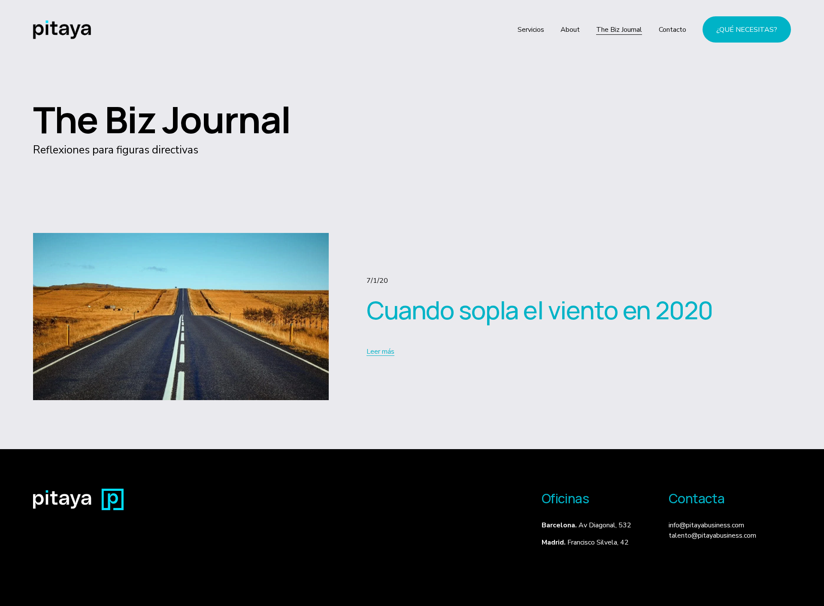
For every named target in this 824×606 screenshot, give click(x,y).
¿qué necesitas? (746, 29)
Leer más (380, 351)
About (570, 29)
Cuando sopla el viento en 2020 (540, 310)
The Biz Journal (619, 29)
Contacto (672, 29)
